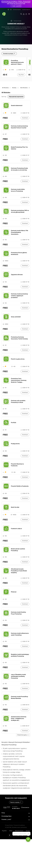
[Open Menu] (29, 14)
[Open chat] (28, 839)
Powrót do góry (23, 735)
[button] (21, 14)
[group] (6, 87)
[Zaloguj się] (23, 14)
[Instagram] (9, 835)
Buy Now (21, 74)
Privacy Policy (9, 825)
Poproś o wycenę (14, 802)
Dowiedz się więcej (8, 53)
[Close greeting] (28, 834)
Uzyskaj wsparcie (26, 9)
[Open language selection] (10, 9)
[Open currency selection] (8, 9)
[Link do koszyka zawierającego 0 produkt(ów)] (26, 14)
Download (25, 118)
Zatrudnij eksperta (17, 9)
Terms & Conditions (19, 825)
